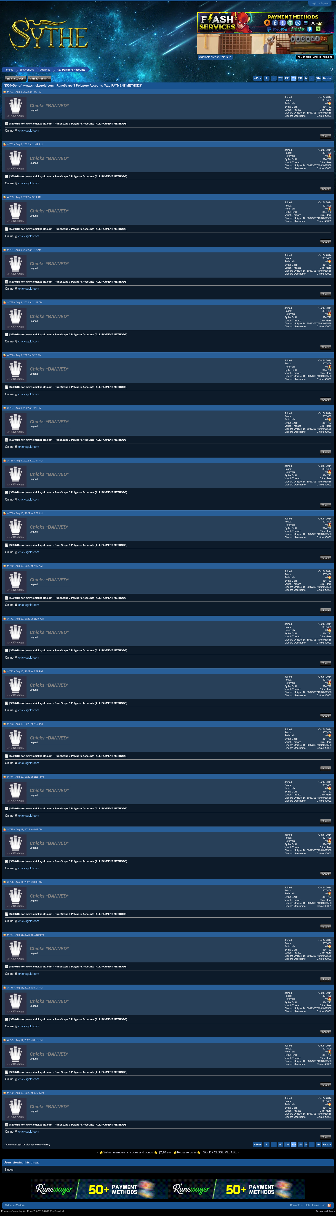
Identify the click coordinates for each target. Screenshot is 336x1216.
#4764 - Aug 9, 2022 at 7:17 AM (24, 250)
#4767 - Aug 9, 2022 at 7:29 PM (24, 408)
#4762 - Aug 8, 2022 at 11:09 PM (25, 144)
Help (307, 1205)
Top (323, 1205)
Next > (327, 78)
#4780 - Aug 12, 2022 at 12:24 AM (25, 1092)
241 (307, 78)
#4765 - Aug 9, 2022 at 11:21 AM (24, 302)
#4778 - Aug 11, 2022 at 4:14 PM (25, 987)
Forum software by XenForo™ (32, 1211)
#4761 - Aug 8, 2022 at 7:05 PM (24, 91)
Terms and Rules (325, 1211)
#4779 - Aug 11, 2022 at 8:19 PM (25, 1040)
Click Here (325, 109)
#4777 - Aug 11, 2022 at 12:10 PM (25, 934)
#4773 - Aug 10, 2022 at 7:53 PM (25, 724)
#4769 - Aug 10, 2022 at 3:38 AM (25, 513)
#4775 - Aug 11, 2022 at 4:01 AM (24, 829)
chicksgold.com (28, 130)
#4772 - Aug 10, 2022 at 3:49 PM (25, 671)
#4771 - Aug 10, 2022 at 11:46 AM (25, 618)
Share (325, 136)
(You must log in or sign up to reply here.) (27, 1144)
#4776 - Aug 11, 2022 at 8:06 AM (24, 882)
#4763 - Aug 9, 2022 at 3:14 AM (24, 197)
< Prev (257, 78)
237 (280, 78)
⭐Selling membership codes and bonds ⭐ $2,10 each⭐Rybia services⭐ (150, 1152)
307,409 (327, 100)
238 (287, 78)
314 (318, 78)
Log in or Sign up (320, 3)
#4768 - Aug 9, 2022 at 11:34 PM (25, 460)
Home (315, 1205)
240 (300, 78)
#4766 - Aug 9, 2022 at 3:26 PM (24, 355)
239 (294, 78)
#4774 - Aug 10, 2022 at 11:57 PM (25, 776)
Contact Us (296, 1205)
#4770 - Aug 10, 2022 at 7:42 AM (25, 565)
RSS (329, 1205)
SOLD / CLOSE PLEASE (220, 1152)
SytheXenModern (14, 1205)
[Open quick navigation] (331, 69)
